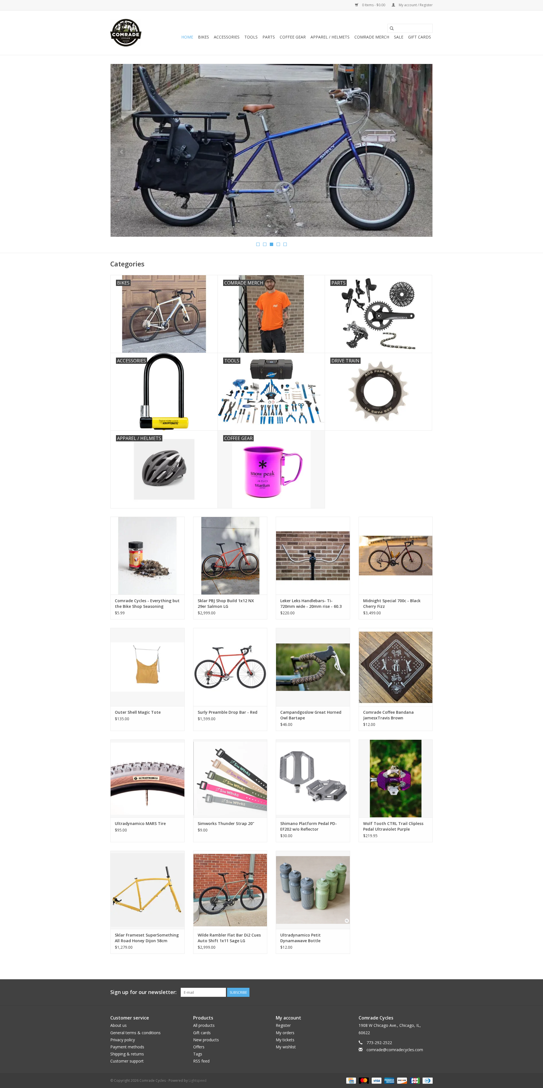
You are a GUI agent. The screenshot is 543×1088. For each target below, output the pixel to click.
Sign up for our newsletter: (143, 992)
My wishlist (286, 1046)
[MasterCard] (363, 1080)
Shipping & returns (127, 1054)
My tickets (285, 1039)
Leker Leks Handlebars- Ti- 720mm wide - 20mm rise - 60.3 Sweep (311, 603)
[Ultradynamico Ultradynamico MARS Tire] (147, 778)
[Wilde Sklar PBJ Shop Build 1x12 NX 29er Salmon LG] (230, 556)
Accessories (227, 37)
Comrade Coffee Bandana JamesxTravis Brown (388, 715)
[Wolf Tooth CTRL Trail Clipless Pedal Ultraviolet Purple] (396, 778)
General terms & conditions (135, 1032)
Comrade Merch (371, 37)
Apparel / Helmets (330, 37)
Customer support (127, 1061)
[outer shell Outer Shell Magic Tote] (147, 667)
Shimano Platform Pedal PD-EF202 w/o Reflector (308, 826)
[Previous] (121, 152)
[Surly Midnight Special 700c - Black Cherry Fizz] (396, 556)
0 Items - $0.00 (373, 5)
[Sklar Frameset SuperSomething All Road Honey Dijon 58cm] (147, 890)
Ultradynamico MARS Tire (140, 823)
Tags (197, 1054)
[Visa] (376, 1080)
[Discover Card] (401, 1080)
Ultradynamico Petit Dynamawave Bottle (300, 937)
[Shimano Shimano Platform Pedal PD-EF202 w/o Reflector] (313, 778)
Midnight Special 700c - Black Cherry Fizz (392, 603)
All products (204, 1025)
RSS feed (201, 1061)
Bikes (203, 37)
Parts (268, 37)
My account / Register (415, 5)
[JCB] (414, 1080)
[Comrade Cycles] (125, 32)
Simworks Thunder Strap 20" (226, 823)
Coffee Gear (293, 37)
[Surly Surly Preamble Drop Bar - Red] (230, 667)
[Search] (391, 28)
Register (283, 1025)
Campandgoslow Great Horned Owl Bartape (310, 715)
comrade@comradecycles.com (395, 1049)
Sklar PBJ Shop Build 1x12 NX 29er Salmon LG (226, 603)
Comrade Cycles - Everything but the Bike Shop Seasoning (147, 603)
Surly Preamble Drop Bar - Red (227, 712)
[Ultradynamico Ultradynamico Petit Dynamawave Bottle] (313, 890)
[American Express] (388, 1080)
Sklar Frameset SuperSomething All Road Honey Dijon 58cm (147, 937)
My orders (285, 1032)
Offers (198, 1046)
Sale (398, 37)
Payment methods (127, 1046)
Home (187, 37)
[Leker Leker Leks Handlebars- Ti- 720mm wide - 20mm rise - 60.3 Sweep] (313, 556)
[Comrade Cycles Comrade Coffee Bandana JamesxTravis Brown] (396, 667)
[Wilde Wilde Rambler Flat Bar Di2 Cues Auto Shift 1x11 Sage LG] (230, 890)
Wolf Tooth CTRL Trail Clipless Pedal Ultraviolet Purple (393, 826)
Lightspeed (197, 1080)
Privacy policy (122, 1039)
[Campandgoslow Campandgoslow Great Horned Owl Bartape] (313, 667)
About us (118, 1025)
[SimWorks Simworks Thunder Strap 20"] (230, 778)
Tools (251, 37)
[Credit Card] (350, 1080)
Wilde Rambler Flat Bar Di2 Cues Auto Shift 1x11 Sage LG (229, 937)
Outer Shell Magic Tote (138, 712)
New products (206, 1039)
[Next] (421, 152)
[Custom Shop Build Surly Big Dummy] (271, 150)
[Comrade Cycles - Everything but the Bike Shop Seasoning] (147, 556)
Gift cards (419, 37)
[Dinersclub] (427, 1080)
